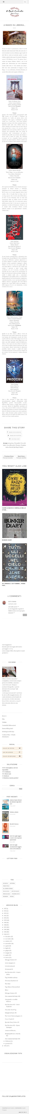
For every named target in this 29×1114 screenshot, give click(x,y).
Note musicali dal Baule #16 (12, 996)
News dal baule (6, 893)
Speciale (12, 896)
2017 (5, 927)
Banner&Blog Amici (7, 728)
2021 (5, 918)
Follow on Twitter (8, 748)
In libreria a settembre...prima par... (13, 584)
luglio (6, 948)
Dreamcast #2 (9, 969)
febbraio (7, 1041)
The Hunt (7, 983)
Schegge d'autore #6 (11, 993)
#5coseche (5, 883)
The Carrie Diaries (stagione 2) (13, 1016)
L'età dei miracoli (10, 966)
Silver (6, 990)
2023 (5, 913)
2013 (5, 1046)
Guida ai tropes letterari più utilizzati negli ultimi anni (16, 802)
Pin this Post (15, 439)
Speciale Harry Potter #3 (12, 1022)
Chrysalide (17, 443)
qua (7, 63)
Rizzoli (11, 447)
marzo (7, 957)
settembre (8, 943)
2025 (5, 908)
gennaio (7, 1043)
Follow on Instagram (9, 756)
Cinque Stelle (6, 885)
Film (3, 719)
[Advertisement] (12, 1074)
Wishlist (4, 722)
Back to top (22, 1112)
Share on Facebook (15, 432)
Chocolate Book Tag (10, 1009)
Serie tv (4, 716)
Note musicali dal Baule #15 (12, 1039)
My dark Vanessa (14, 824)
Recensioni (5, 896)
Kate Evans (12, 601)
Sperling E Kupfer (18, 447)
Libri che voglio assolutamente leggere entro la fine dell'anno (15, 846)
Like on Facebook (8, 752)
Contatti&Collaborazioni (9, 725)
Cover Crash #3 (9, 1019)
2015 (5, 932)
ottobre (7, 941)
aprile (7, 955)
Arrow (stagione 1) (10, 963)
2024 (5, 911)
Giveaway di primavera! (11, 980)
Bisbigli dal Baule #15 (10, 1013)
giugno (7, 950)
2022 (5, 915)
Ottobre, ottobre (14, 812)
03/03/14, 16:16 (12, 604)
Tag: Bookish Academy (11, 977)
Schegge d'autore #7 (11, 960)
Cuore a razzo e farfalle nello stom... (14, 509)
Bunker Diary (7, 540)
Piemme (18, 445)
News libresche (11, 445)
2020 (5, 920)
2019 (5, 922)
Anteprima (11, 443)
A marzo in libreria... (10, 1030)
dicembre (8, 936)
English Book (6, 891)
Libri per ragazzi (15, 891)
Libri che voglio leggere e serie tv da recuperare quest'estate (16, 837)
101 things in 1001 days (8, 731)
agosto (7, 946)
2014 (5, 934)
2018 (5, 925)
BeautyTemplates (10, 1108)
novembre (8, 939)
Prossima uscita (16, 893)
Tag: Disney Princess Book (12, 987)
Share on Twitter (15, 435)
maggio (7, 953)
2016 (5, 929)
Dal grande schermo (8, 888)
